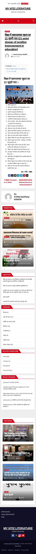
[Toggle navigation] (18, 21)
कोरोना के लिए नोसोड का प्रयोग (15, 220)
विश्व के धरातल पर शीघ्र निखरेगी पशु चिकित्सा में (15, 285)
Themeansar (18, 546)
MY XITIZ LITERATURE (18, 8)
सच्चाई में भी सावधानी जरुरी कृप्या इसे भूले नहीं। (15, 301)
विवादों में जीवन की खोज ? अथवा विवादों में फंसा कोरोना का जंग (17, 259)
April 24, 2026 (10, 458)
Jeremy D (6, 382)
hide (14, 66)
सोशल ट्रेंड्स (6, 344)
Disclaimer (6, 366)
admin (19, 438)
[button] (33, 21)
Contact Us (6, 361)
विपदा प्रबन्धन (15, 382)
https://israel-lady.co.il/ (10, 393)
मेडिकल (5, 326)
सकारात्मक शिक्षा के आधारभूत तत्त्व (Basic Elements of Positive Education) (25, 182)
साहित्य (5, 340)
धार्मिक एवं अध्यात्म (7, 321)
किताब (4, 312)
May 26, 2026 (10, 438)
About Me (6, 356)
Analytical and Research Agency (13, 387)
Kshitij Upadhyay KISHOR (20, 54)
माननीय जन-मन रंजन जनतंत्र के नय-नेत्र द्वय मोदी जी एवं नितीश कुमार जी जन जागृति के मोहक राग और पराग (17, 475)
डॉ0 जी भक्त (7, 31)
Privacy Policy (7, 370)
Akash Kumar (7, 404)
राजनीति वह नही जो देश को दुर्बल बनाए (21, 400)
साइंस (4, 335)
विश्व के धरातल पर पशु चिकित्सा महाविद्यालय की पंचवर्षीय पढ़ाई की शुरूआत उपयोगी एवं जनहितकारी (15, 435)
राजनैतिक (5, 330)
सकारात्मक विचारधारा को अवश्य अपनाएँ (17, 239)
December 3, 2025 (12, 478)
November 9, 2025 (12, 497)
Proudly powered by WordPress (12, 543)
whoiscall (6, 400)
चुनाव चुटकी (6, 297)
